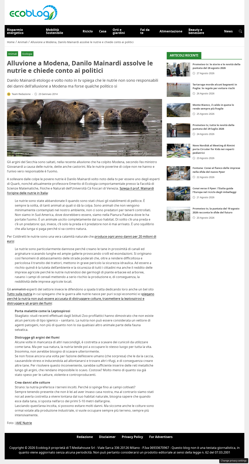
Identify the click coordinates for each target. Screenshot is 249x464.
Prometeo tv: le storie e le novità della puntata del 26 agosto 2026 (216, 66)
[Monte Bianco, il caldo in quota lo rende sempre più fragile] (178, 110)
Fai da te (145, 31)
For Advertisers (161, 437)
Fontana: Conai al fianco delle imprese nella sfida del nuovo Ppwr (216, 169)
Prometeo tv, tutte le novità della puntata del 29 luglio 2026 (213, 126)
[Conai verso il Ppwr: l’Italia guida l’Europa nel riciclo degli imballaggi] (178, 194)
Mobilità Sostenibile (54, 31)
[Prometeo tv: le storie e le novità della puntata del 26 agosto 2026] (178, 70)
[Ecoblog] (33, 12)
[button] (240, 31)
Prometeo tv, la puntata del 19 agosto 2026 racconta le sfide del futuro (216, 210)
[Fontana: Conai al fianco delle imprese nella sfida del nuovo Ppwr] (178, 173)
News (228, 31)
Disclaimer (107, 437)
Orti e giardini (119, 31)
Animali (12, 54)
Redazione (85, 437)
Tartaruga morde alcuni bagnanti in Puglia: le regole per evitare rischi (215, 86)
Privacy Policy (132, 437)
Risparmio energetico (15, 31)
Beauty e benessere (196, 31)
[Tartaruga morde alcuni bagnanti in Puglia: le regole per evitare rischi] (178, 90)
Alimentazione (171, 31)
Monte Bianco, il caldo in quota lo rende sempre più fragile (213, 106)
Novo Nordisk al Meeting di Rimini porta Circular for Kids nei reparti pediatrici (214, 149)
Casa (102, 31)
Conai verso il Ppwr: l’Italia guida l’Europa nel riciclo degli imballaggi (214, 190)
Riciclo (88, 31)
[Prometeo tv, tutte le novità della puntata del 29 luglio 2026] (178, 130)
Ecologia (27, 54)
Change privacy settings (234, 460)
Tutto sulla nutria (19, 294)
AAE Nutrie (24, 423)
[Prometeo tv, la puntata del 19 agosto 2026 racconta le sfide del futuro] (178, 214)
